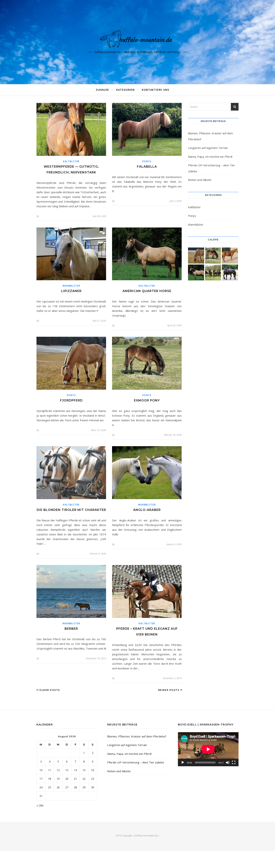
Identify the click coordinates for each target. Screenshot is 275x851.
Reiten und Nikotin (199, 180)
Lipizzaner (71, 291)
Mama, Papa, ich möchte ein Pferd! (210, 156)
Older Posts (49, 690)
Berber (71, 628)
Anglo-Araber (147, 510)
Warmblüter (71, 285)
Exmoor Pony (147, 400)
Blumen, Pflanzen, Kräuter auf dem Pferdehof (136, 736)
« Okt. (40, 805)
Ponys (147, 161)
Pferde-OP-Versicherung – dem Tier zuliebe (135, 762)
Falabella (147, 166)
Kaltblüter (71, 161)
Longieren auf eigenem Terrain (208, 148)
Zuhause (102, 89)
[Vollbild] (234, 762)
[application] (208, 749)
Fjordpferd (71, 400)
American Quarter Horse (147, 291)
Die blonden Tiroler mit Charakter (71, 510)
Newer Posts (169, 690)
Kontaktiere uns (155, 89)
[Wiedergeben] (183, 762)
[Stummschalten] (228, 762)
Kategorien (125, 89)
